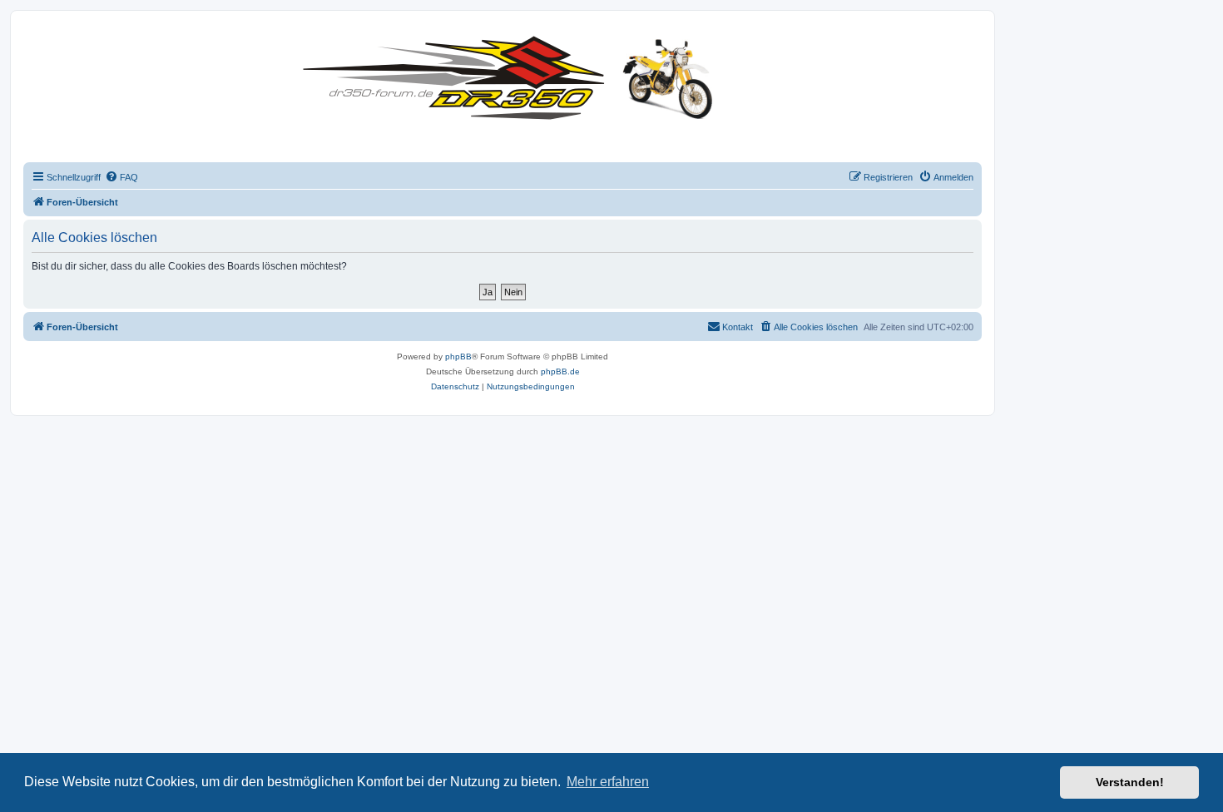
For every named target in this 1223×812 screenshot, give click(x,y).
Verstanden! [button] (1130, 782)
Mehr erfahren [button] (608, 782)
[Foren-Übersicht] (512, 74)
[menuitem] (121, 177)
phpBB (458, 356)
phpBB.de (560, 371)
